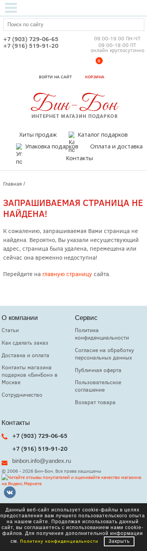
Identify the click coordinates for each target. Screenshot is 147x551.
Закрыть (119, 541)
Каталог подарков (103, 134)
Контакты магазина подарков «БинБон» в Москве (30, 374)
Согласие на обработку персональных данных (104, 353)
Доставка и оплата (25, 355)
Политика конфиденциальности (102, 333)
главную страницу (67, 274)
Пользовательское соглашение (98, 385)
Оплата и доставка (116, 146)
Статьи (10, 330)
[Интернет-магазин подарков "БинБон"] (74, 116)
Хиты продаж (38, 134)
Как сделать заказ (25, 342)
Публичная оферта (98, 370)
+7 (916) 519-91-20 (30, 46)
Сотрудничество (22, 394)
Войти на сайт (55, 76)
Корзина (94, 70)
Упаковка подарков (51, 146)
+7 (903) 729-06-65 (30, 39)
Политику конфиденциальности (59, 541)
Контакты (79, 158)
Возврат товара (95, 402)
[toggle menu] (11, 8)
